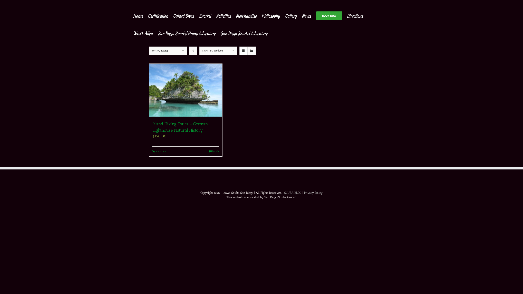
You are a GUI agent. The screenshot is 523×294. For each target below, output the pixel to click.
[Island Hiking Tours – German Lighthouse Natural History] (185, 90)
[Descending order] (193, 51)
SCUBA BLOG (293, 193)
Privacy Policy (313, 193)
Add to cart (161, 151)
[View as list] (252, 51)
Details (215, 151)
